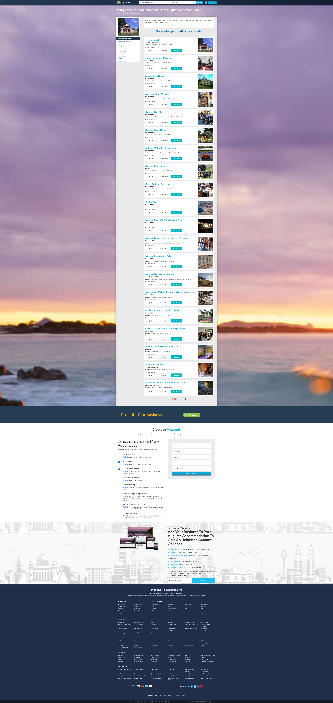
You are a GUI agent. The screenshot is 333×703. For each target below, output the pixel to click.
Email (152, 50)
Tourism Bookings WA (140, 676)
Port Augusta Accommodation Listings (200, 701)
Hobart (203, 645)
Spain (186, 606)
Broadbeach (137, 657)
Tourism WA (171, 669)
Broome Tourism (155, 676)
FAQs (119, 613)
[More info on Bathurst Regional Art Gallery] (205, 261)
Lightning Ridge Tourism (124, 678)
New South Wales (139, 622)
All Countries (155, 604)
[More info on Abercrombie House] (205, 81)
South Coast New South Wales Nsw (191, 625)
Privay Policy (137, 613)
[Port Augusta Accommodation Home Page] (206, 2)
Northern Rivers (155, 624)
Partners (120, 608)
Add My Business (191, 415)
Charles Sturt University (125, 41)
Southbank (187, 655)
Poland (170, 611)
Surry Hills (187, 661)
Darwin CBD (154, 657)
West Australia (138, 624)
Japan (153, 613)
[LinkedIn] (191, 686)
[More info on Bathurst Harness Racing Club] (205, 279)
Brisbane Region (122, 628)
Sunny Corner (122, 51)
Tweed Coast (205, 630)
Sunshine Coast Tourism (124, 669)
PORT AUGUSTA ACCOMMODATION (166, 589)
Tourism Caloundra (156, 678)
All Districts (121, 655)
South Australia (172, 624)
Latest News (121, 611)
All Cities (120, 641)
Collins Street (138, 659)
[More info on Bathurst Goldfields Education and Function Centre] (205, 297)
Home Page (121, 604)
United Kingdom (172, 608)
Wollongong (204, 643)
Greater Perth (138, 628)
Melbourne (154, 641)
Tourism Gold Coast (156, 669)
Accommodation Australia (158, 673)
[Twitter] (195, 686)
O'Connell (121, 46)
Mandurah (170, 645)
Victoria (153, 622)
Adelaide (120, 643)
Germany (203, 606)
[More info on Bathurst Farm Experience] (205, 171)
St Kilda (120, 659)
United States (188, 604)
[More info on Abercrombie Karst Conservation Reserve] (205, 388)
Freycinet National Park (207, 661)
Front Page (137, 608)
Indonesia (171, 613)
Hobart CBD (188, 657)
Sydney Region (205, 622)
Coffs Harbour (138, 647)
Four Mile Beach (172, 661)
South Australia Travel (207, 673)
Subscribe (137, 611)
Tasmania (203, 626)
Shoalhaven (204, 628)
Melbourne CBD (138, 655)
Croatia (154, 608)
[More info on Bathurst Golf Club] (205, 117)
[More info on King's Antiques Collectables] (205, 189)
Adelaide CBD (121, 657)
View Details (176, 50)
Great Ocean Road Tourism (173, 679)
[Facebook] (198, 686)
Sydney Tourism (122, 676)
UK (156, 695)
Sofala (120, 49)
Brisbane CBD (171, 657)
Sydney (136, 641)
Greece (154, 611)
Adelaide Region (122, 633)
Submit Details (191, 473)
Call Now (165, 50)
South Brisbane (172, 659)
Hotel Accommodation (140, 673)
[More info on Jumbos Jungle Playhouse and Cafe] (205, 352)
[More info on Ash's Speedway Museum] (205, 99)
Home (119, 13)
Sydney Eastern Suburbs (174, 655)
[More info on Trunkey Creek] (205, 45)
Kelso (120, 58)
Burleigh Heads (138, 661)
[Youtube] (201, 686)
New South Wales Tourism (189, 670)
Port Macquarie (189, 645)
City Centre (204, 659)
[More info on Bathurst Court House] (205, 135)
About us (136, 606)
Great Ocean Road (156, 633)
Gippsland (187, 630)
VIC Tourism (204, 669)
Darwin (153, 643)
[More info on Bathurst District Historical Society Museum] (205, 243)
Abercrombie (122, 61)
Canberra (136, 643)
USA (160, 695)
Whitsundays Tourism (207, 678)
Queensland (171, 622)
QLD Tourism (204, 671)
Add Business (212, 2)
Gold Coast (188, 641)
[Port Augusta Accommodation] (126, 3)
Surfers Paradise (155, 655)
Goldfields (137, 633)
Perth (169, 641)
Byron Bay (120, 645)
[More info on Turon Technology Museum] (205, 63)
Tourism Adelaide (139, 669)
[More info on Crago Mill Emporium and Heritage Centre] (205, 334)
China (177, 695)
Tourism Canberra (122, 673)
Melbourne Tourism (206, 676)
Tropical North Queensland (172, 629)
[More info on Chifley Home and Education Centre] (205, 316)
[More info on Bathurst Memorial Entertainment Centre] (205, 225)
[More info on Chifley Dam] (205, 207)
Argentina (203, 613)
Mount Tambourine (123, 647)
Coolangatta (188, 659)
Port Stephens (155, 628)
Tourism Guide (189, 673)
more (183, 399)
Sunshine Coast (205, 624)
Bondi (202, 657)
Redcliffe (136, 645)
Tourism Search (172, 673)
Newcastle (171, 643)
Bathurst (121, 53)
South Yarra (154, 661)
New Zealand (204, 604)
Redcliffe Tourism (172, 676)
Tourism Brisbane (189, 678)
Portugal (187, 611)
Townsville (154, 645)
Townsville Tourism (190, 676)
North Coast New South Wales (124, 625)
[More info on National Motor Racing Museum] (205, 153)
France (170, 606)
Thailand (187, 613)
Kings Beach (154, 659)
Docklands (120, 661)
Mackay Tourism (138, 678)
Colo (119, 44)
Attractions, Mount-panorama (131, 13)
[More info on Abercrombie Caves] (205, 370)
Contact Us (137, 604)
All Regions (121, 622)
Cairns (186, 643)
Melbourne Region (190, 622)
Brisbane (203, 641)
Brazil (186, 608)
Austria (203, 611)
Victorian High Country (191, 628)
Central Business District (208, 655)
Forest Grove (122, 56)
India (202, 608)
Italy (153, 606)
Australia (170, 604)
